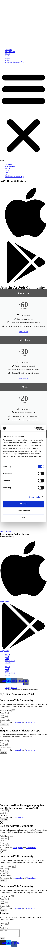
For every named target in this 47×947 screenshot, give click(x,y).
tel (1, 926)
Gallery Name (5, 896)
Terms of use (31, 848)
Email (2, 715)
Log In (7, 60)
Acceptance (4, 815)
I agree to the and (19, 722)
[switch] (41, 473)
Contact (7, 58)
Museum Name (6, 710)
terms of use (30, 722)
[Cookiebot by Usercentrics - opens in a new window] (34, 428)
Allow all (23, 504)
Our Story (8, 50)
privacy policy (18, 722)
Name (2, 713)
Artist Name (4, 836)
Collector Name (6, 866)
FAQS (7, 56)
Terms (7, 659)
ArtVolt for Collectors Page (14, 62)
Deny (23, 517)
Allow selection (23, 510)
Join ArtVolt (23, 332)
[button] (23, 113)
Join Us (7, 54)
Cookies (7, 663)
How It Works (10, 52)
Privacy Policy (10, 661)
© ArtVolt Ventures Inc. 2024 (17, 694)
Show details (34, 497)
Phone (2, 718)
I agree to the (13, 817)
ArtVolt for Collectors (13, 180)
